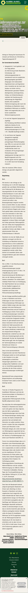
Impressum (14, 575)
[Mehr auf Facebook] (11, 554)
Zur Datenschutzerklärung (7, 590)
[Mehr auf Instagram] (16, 554)
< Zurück (22, 38)
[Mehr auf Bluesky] (14, 554)
